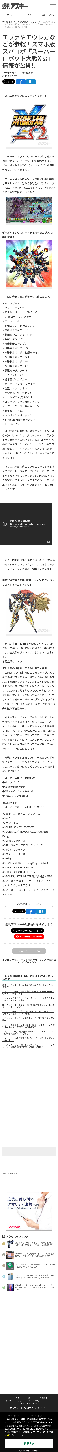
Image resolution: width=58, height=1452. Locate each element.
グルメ (9, 14)
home (9, 21)
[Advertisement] (29, 1077)
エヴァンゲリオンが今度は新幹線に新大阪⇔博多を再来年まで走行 (28, 986)
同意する (29, 1443)
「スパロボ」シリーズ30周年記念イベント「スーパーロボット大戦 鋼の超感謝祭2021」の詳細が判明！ (28, 1046)
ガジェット (43, 1397)
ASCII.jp (16, 1408)
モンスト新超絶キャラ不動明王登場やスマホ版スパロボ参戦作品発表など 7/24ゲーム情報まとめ (28, 1026)
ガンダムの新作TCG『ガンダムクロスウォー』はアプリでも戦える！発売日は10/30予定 (28, 1012)
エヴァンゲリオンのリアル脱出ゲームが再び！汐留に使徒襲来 (28, 1019)
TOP (7, 1397)
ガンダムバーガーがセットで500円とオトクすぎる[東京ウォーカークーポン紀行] (28, 1006)
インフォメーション (27, 21)
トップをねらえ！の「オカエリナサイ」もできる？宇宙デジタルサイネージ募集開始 (28, 999)
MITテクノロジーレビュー (37, 1408)
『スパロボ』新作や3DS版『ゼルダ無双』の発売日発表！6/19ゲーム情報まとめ (28, 992)
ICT (48, 14)
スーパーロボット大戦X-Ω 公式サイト (26, 807)
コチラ (18, 661)
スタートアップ (29, 14)
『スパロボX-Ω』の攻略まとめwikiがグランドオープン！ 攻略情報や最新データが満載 (27, 1032)
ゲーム (9, 1400)
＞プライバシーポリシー (29, 1451)
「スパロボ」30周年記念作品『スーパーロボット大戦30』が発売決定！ (28, 1039)
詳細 (7, 1435)
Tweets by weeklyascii (10, 1173)
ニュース (30, 1397)
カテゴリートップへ (30, 951)
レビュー (17, 1397)
